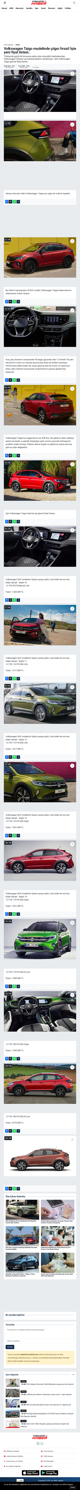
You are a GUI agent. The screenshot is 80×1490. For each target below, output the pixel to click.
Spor (37, 8)
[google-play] (49, 1473)
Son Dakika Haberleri (13, 1466)
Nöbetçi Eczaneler (12, 1451)
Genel (43, 8)
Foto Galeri (8, 45)
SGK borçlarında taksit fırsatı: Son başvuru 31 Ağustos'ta (46, 1405)
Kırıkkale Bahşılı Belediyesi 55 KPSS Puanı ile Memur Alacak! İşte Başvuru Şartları (47, 1415)
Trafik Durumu (48, 1456)
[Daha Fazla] (18, 201)
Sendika (29, 8)
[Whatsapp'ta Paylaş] (14, 201)
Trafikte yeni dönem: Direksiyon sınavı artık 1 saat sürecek (46, 1394)
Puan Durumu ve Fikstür (14, 1461)
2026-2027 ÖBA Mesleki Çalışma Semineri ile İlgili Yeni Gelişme (45, 1425)
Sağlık (60, 8)
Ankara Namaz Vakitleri (15, 1456)
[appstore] (30, 1473)
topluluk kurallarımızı (29, 1354)
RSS (21, 1481)
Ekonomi (51, 8)
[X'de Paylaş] (10, 201)
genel (18, 45)
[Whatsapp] (42, 1443)
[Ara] (74, 2)
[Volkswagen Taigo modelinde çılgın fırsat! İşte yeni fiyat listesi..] (40, 91)
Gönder (10, 1347)
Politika (68, 8)
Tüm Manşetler (48, 1461)
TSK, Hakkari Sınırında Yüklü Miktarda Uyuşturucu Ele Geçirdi (47, 1384)
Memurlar (20, 8)
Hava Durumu (48, 1451)
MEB (11, 8)
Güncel (4, 8)
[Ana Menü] (5, 3)
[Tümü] (73, 1375)
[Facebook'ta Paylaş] (6, 201)
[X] (38, 1443)
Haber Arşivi (48, 1466)
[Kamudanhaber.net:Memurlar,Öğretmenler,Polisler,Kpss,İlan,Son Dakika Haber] (39, 2)
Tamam (73, 1487)
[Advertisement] (42, 27)
